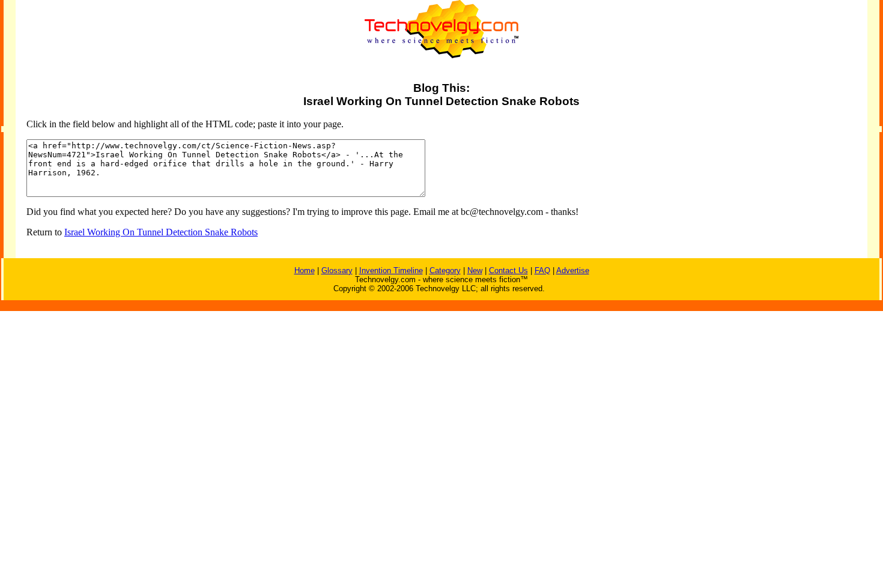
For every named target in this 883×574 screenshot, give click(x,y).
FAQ (542, 270)
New (474, 270)
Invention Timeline (391, 270)
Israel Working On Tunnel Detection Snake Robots (161, 232)
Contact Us (508, 270)
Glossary (337, 270)
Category (445, 270)
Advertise (572, 270)
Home (304, 270)
